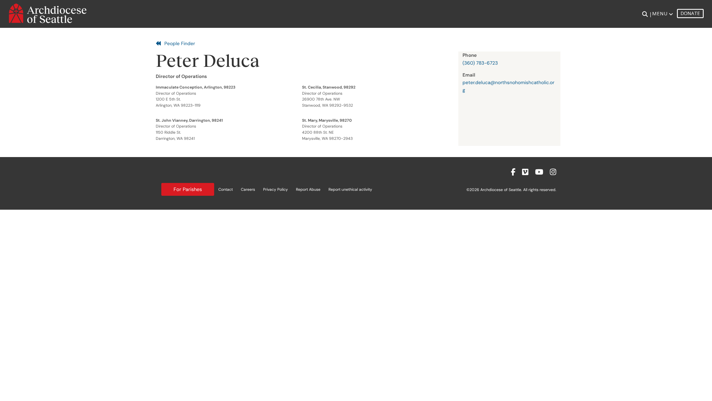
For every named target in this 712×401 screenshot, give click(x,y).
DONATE (690, 13)
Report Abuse (308, 189)
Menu (660, 13)
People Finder (178, 43)
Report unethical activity (350, 189)
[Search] (644, 14)
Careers (248, 189)
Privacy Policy (275, 189)
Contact (225, 189)
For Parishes (188, 189)
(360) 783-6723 (480, 63)
